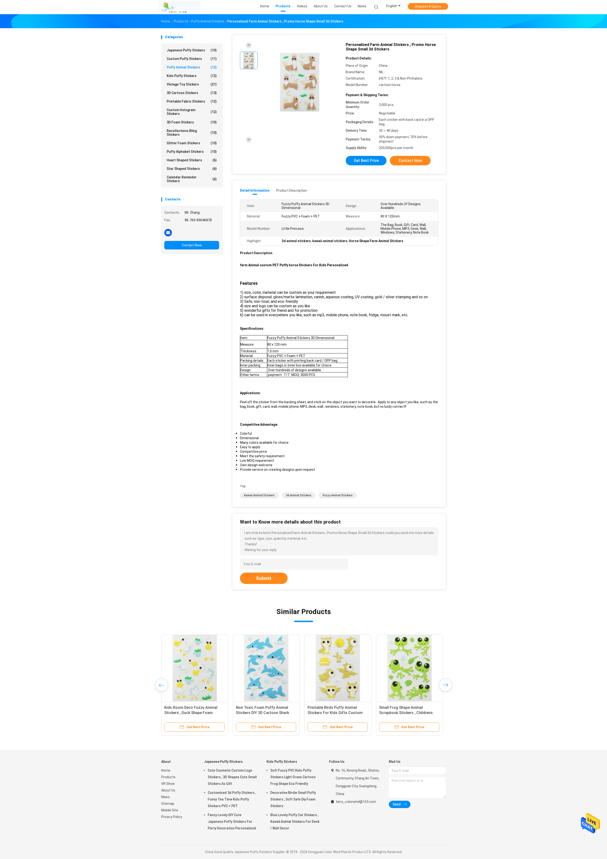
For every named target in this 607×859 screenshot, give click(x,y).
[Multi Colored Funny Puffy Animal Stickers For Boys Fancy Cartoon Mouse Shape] (338, 668)
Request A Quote (428, 6)
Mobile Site (169, 810)
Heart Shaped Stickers (192, 160)
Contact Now (192, 245)
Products (168, 777)
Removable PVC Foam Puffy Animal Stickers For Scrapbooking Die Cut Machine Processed (409, 712)
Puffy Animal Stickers (192, 67)
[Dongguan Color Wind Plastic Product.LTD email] (168, 232)
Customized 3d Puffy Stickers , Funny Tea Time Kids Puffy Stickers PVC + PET (232, 799)
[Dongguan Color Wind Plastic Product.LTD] (180, 7)
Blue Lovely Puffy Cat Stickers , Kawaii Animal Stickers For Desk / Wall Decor (294, 821)
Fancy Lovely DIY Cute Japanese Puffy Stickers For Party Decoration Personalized (232, 821)
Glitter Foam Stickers (192, 143)
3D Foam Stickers (192, 122)
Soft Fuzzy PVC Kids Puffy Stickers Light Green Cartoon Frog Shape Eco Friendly (293, 777)
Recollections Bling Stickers (192, 132)
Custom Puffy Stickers (192, 59)
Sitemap (167, 803)
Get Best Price (366, 160)
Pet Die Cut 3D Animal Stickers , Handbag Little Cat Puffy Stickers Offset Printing (194, 712)
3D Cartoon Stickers (192, 93)
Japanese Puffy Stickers (192, 50)
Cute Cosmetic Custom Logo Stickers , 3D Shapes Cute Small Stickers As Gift (232, 777)
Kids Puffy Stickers (192, 76)
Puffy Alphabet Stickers (192, 152)
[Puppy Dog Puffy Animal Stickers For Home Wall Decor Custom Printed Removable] (266, 668)
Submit (263, 578)
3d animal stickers (298, 495)
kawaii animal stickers (259, 495)
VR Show (168, 784)
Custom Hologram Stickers (192, 112)
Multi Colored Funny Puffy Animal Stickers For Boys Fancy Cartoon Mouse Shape (337, 712)
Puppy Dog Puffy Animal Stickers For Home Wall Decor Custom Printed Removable (265, 712)
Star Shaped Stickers (192, 169)
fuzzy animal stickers (338, 495)
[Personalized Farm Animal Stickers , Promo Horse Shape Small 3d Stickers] (300, 82)
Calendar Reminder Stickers (192, 179)
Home (165, 770)
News (165, 797)
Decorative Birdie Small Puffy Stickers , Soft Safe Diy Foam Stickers (293, 799)
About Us (168, 790)
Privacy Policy (171, 817)
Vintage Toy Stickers (192, 84)
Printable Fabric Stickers (192, 101)
